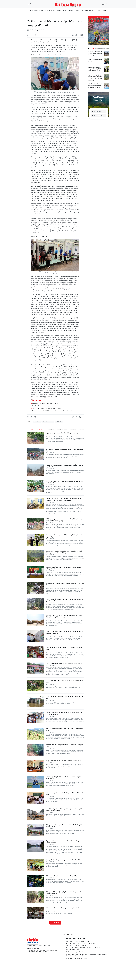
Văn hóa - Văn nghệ (68, 10)
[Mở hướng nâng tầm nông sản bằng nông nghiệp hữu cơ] (35, 881)
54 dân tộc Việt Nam (37, 10)
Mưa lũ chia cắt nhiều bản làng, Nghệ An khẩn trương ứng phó (65, 681)
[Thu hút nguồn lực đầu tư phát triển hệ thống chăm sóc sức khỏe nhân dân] (35, 717)
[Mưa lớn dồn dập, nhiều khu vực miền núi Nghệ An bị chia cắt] (35, 701)
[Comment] (82, 35)
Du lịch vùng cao (78, 10)
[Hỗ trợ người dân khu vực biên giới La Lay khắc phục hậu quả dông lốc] (35, 486)
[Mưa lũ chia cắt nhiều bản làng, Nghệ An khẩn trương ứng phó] (35, 685)
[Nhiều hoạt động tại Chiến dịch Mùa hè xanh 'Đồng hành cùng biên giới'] (35, 782)
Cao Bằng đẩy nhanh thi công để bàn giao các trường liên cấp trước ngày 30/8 (64, 809)
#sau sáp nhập (37, 422)
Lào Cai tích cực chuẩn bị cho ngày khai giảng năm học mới (95, 53)
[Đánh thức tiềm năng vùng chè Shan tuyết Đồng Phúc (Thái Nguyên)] (35, 540)
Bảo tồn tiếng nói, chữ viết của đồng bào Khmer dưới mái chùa (64, 793)
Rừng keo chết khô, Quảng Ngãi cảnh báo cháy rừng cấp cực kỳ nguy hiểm (64, 892)
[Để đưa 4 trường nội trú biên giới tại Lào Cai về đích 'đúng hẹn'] (35, 454)
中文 (108, 4)
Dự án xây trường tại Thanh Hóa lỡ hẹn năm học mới (63, 663)
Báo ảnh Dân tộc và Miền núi (68, 4)
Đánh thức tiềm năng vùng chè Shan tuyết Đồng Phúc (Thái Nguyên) (65, 536)
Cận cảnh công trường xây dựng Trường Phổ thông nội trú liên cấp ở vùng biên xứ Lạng (64, 616)
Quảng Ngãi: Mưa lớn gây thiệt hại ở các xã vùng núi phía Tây (64, 745)
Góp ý (74, 938)
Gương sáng (99, 10)
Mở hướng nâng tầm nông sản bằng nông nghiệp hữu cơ (64, 876)
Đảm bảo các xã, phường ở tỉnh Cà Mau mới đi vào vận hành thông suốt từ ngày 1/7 (53, 410)
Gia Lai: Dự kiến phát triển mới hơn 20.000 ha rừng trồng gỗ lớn (64, 729)
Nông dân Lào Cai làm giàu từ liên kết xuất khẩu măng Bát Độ (65, 584)
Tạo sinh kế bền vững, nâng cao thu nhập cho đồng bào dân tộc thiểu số (63, 841)
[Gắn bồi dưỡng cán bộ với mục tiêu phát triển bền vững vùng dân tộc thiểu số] (106, 86)
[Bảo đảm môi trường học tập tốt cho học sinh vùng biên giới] (35, 652)
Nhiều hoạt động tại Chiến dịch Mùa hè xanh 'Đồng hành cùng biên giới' (64, 777)
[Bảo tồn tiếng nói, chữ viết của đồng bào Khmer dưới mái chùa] (35, 798)
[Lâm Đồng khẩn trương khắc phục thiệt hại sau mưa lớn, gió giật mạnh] (35, 604)
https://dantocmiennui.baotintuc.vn (95, 952)
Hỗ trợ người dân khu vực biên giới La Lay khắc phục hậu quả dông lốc (64, 482)
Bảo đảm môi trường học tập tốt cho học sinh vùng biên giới (64, 648)
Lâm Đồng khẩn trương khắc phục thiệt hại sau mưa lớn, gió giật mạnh (64, 600)
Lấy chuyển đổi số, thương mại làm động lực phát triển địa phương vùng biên (65, 632)
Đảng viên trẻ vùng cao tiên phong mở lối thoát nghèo (63, 860)
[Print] (76, 35)
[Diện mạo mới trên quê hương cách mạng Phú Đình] (35, 913)
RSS (84, 938)
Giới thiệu (68, 938)
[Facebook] (31, 35)
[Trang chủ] (30, 10)
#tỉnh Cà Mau (59, 422)
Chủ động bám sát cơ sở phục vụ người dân (43, 406)
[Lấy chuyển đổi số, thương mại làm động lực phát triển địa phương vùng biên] (35, 636)
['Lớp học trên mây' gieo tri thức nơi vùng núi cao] (35, 766)
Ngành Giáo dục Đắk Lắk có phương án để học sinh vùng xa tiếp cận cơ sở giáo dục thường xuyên (64, 499)
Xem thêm (55, 922)
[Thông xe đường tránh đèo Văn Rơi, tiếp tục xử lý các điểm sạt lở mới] (35, 470)
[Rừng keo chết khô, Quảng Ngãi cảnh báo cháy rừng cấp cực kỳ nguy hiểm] (35, 897)
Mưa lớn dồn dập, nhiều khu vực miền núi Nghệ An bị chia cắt (65, 697)
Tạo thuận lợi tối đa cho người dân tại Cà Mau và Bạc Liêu (46, 408)
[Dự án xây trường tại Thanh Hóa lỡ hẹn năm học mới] (35, 668)
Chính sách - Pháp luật (50, 10)
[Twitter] (34, 35)
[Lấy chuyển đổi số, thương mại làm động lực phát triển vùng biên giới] (35, 572)
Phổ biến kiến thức (89, 10)
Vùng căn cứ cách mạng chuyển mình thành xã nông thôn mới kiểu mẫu (64, 825)
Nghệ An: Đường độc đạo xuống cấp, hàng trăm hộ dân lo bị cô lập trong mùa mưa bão (64, 552)
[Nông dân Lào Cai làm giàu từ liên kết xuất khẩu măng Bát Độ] (35, 588)
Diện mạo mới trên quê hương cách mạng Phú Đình (62, 908)
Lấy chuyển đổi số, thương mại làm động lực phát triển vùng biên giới (63, 568)
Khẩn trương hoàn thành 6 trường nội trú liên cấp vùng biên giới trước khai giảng (64, 520)
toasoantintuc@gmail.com (75, 952)
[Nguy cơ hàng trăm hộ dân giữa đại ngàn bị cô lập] (35, 438)
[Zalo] (28, 35)
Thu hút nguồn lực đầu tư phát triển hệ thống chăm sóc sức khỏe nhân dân (64, 713)
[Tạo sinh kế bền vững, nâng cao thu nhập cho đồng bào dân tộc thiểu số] (35, 846)
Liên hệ (79, 938)
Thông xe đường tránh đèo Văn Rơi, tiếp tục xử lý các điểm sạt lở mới (64, 466)
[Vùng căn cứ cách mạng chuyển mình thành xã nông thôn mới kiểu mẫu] (35, 830)
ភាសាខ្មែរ (103, 4)
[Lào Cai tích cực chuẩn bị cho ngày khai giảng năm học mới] (106, 53)
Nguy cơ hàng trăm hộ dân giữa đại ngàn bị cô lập (62, 433)
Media (104, 10)
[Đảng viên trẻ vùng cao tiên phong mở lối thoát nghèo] (35, 865)
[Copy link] (79, 35)
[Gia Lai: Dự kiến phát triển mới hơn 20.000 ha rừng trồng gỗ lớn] (35, 734)
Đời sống (59, 10)
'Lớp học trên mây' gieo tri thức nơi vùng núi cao (62, 761)
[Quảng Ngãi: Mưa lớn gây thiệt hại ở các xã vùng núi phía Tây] (35, 750)
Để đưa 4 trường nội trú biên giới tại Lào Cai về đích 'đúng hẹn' (64, 450)
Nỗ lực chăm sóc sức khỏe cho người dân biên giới (95, 60)
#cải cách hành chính (48, 422)
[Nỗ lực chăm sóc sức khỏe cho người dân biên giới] (106, 61)
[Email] (73, 35)
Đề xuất (91, 49)
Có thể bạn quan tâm (36, 430)
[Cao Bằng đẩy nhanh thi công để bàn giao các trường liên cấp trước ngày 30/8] (35, 814)
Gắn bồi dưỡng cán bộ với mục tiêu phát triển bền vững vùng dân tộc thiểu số (95, 86)
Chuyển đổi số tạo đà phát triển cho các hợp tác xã (45, 403)
